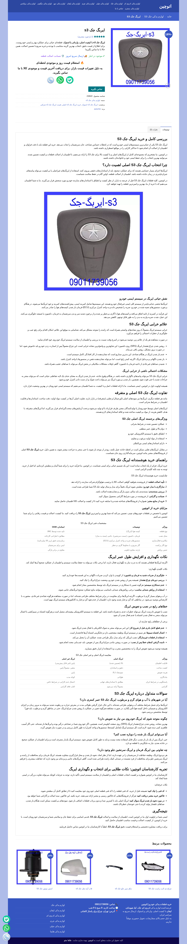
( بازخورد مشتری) (85, 37)
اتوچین (165, 6)
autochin (97, 109)
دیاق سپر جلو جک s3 (123, 889)
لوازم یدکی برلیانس (27, 4)
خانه (169, 16)
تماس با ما (119, 9)
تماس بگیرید (96, 89)
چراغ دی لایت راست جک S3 (160, 889)
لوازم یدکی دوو (59, 4)
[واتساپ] (6, 928)
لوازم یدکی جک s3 (154, 16)
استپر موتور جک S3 (44, 889)
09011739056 (101, 904)
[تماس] (6, 937)
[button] (168, 85)
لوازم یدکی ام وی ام (132, 4)
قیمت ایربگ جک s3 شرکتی (50, 105)
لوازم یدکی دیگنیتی (44, 4)
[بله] (6, 919)
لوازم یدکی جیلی (102, 4)
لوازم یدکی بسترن (132, 9)
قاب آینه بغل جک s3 (84, 889)
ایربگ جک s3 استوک (90, 105)
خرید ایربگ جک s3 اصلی (71, 105)
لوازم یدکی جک (117, 4)
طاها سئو (67, 940)
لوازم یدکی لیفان (73, 4)
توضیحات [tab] (165, 130)
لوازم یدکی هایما (57, 931)
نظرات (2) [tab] (154, 130)
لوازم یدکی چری (88, 4)
